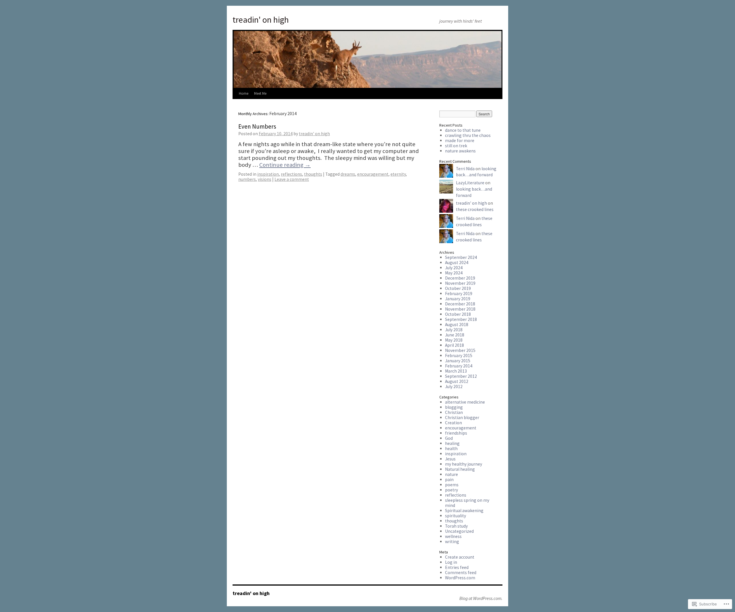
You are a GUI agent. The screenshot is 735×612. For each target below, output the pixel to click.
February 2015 (458, 355)
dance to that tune (463, 130)
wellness (453, 536)
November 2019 (460, 283)
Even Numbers (257, 126)
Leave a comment (291, 179)
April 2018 (454, 345)
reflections (291, 174)
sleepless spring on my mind (467, 502)
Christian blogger (462, 417)
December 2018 (460, 304)
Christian (454, 412)
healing (452, 443)
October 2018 (458, 314)
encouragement (372, 174)
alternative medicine (465, 402)
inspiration (268, 174)
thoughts (313, 174)
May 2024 (454, 273)
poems (452, 484)
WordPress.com (460, 577)
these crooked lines (475, 209)
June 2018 (454, 335)
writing (452, 541)
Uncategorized (459, 531)
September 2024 (461, 257)
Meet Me (260, 93)
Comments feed (460, 572)
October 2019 (458, 288)
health (451, 448)
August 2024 (456, 262)
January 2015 (457, 360)
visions (264, 179)
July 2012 (454, 386)
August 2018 (456, 324)
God (449, 438)
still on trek (456, 145)
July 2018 (454, 329)
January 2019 (457, 298)
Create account (459, 557)
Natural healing (460, 469)
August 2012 (456, 381)
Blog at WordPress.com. (480, 598)
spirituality (455, 515)
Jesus (450, 459)
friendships (456, 433)
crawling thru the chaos (468, 135)
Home (243, 93)
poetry (451, 490)
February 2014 (458, 366)
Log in (451, 562)
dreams (348, 174)
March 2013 (456, 371)
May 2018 (454, 340)
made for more (459, 140)
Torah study (456, 526)
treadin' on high (261, 19)
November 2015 (460, 350)
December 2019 (460, 278)
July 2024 (454, 267)
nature (451, 474)
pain (449, 479)
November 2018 (460, 309)
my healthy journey (463, 464)
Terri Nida (465, 168)
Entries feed (457, 567)
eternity (398, 174)
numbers (247, 179)
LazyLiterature (470, 182)
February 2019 (458, 293)
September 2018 (461, 319)
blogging (454, 407)
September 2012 (461, 376)
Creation (453, 422)
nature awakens (460, 151)
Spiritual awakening (464, 510)
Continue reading (285, 165)
